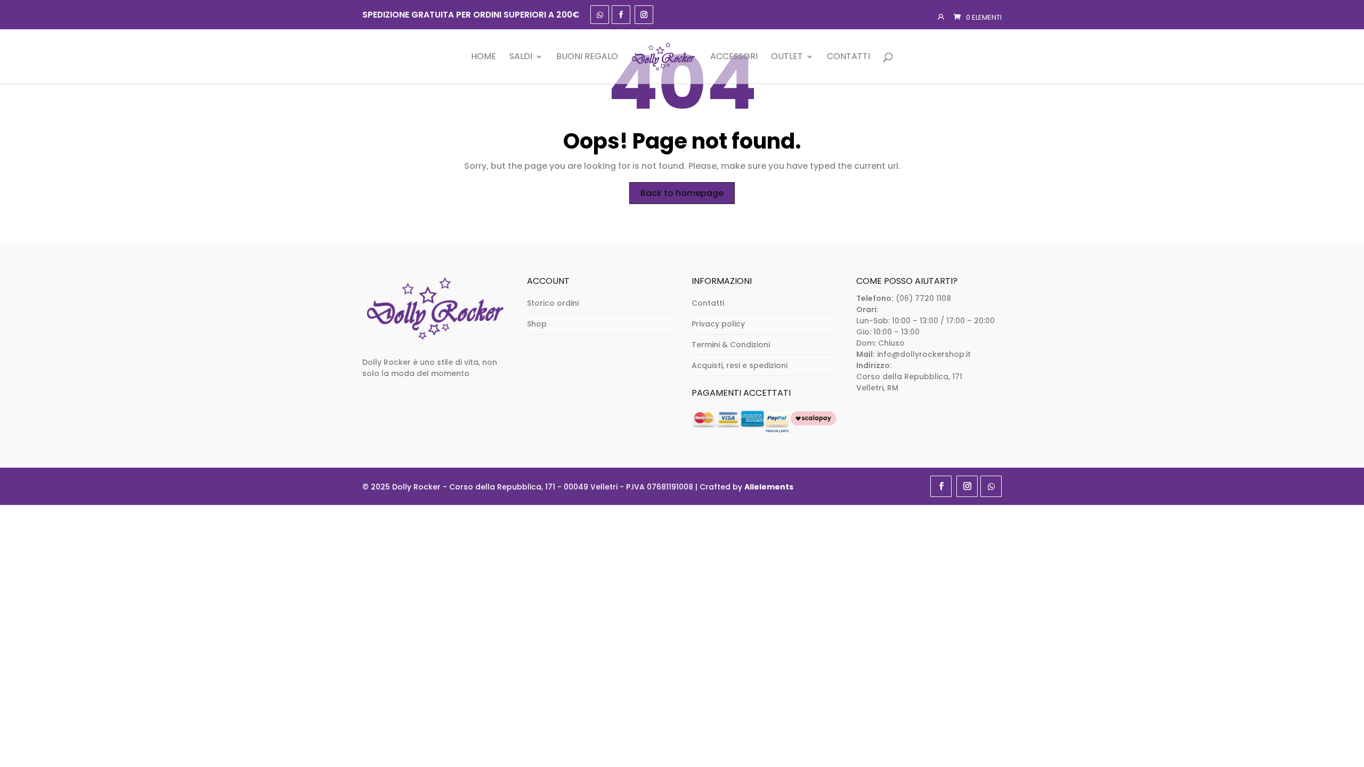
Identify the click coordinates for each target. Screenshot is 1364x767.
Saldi (520, 57)
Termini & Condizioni (731, 344)
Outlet (787, 57)
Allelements (768, 487)
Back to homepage (682, 193)
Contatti (848, 57)
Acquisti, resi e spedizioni (739, 365)
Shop (537, 324)
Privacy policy (718, 324)
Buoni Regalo (587, 57)
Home (483, 57)
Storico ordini (553, 303)
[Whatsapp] (599, 14)
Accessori (734, 57)
